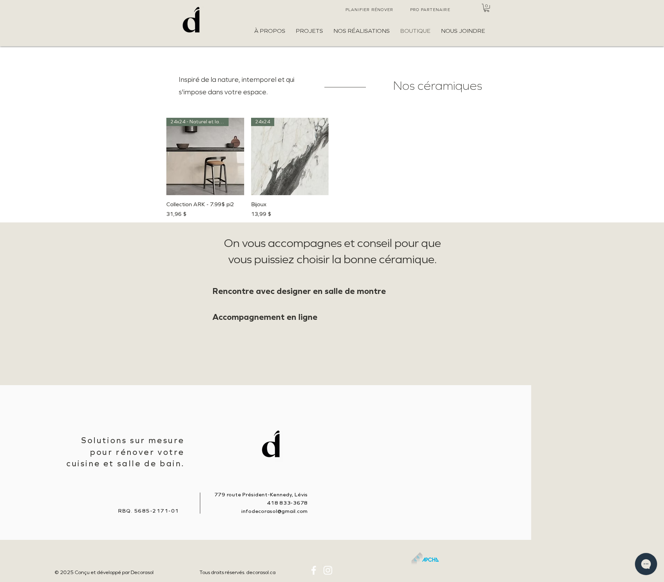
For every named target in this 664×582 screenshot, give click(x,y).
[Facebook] (314, 570)
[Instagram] (328, 570)
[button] (486, 8)
